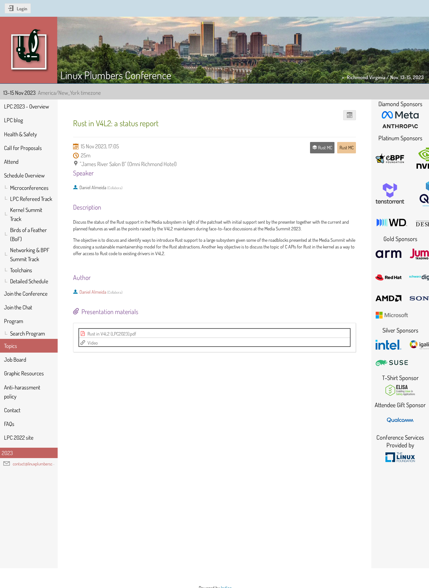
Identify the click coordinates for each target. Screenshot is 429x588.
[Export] (349, 115)
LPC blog (13, 120)
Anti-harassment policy (22, 392)
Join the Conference (26, 293)
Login (22, 8)
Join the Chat (18, 307)
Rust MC (347, 147)
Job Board (15, 359)
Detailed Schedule (29, 281)
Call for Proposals (23, 147)
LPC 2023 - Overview (26, 106)
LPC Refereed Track (31, 198)
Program (13, 320)
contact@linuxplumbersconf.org (38, 463)
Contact (12, 410)
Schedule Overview (24, 175)
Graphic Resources (24, 373)
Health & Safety (20, 134)
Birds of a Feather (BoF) (28, 234)
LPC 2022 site (19, 437)
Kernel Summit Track (26, 214)
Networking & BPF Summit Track (29, 254)
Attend (11, 161)
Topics (10, 345)
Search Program (27, 333)
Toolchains (21, 270)
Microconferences (29, 187)
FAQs (9, 423)
